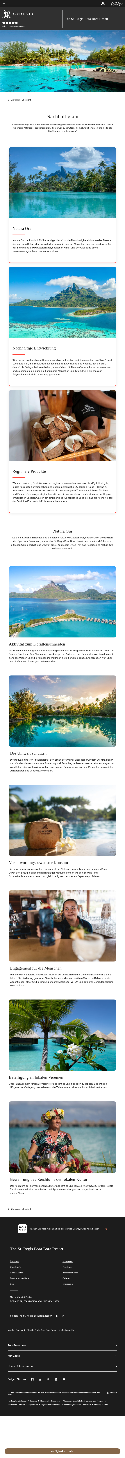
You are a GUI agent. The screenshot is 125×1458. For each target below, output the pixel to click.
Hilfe (106, 1404)
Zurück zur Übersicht (21, 100)
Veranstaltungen (70, 1272)
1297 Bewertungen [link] (17, 26)
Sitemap (97, 1404)
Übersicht (14, 1261)
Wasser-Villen (16, 1272)
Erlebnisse (67, 1261)
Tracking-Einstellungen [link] (17, 1401)
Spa (12, 1284)
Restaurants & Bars (19, 1278)
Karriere (33, 1401)
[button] (103, 3)
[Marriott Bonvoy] (115, 4)
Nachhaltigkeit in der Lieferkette (77, 1404)
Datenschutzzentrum (16, 1404)
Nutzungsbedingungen (50, 1401)
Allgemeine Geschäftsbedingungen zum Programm (84, 1401)
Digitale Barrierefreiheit (51, 1404)
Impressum (67, 1284)
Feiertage (67, 1267)
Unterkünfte (15, 1267)
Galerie (66, 1278)
